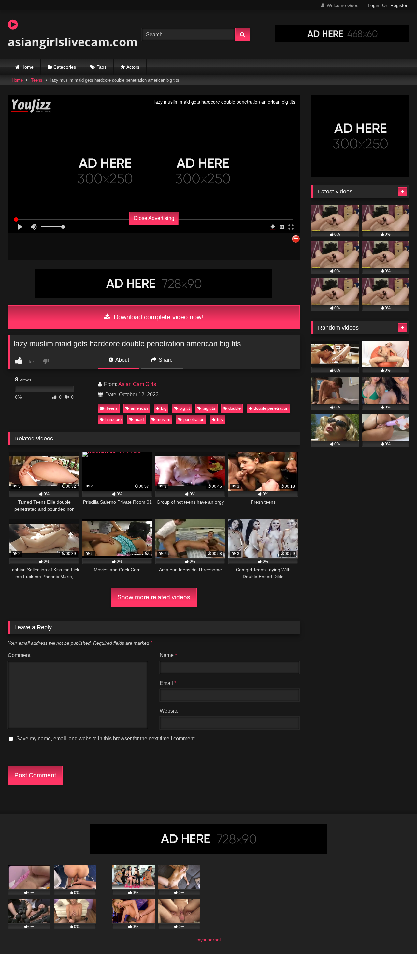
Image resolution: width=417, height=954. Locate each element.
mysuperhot (208, 939)
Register (399, 5)
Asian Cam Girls (137, 384)
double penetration (271, 408)
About (121, 359)
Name (168, 655)
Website (169, 711)
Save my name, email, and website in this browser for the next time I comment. (106, 738)
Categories (64, 66)
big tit (185, 408)
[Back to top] (397, 934)
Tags (102, 66)
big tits (209, 408)
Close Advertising (154, 218)
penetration (193, 419)
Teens (36, 80)
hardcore (113, 419)
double (234, 408)
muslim (163, 419)
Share (165, 359)
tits (220, 419)
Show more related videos (153, 597)
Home (27, 66)
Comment (19, 655)
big (163, 408)
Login (373, 5)
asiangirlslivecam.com (72, 42)
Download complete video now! (157, 317)
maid (139, 419)
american (139, 408)
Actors (132, 66)
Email (168, 683)
